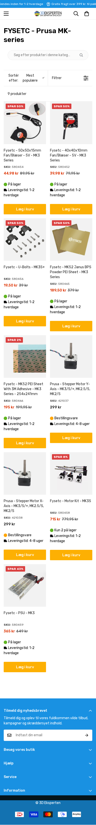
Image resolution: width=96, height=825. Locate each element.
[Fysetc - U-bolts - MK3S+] (25, 239)
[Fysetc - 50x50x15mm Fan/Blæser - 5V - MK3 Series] (25, 123)
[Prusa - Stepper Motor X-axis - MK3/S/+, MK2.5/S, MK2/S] (25, 473)
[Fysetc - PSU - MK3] (25, 585)
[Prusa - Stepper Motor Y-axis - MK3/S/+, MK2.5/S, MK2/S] (71, 356)
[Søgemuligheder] (83, 55)
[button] (86, 13)
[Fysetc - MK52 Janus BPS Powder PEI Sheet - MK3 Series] (71, 239)
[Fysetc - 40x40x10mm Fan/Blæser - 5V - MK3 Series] (71, 123)
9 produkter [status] (17, 94)
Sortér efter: (23, 78)
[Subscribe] (86, 735)
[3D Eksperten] (48, 13)
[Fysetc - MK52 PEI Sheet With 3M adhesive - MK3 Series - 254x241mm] (25, 356)
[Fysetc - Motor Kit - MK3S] (71, 473)
